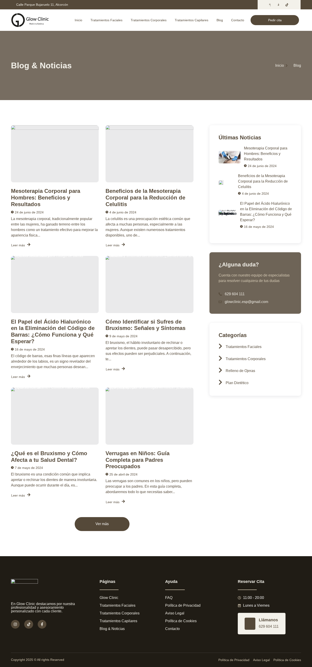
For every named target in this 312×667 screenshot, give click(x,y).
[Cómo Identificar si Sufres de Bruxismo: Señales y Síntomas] (149, 284)
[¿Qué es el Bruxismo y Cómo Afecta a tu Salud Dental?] (55, 416)
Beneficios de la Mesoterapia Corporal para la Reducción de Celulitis (145, 197)
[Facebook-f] (42, 624)
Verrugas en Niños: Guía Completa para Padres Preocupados (137, 460)
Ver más (102, 524)
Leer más (18, 245)
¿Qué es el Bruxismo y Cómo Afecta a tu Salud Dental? (49, 456)
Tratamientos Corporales (149, 20)
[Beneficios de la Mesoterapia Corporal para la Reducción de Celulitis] (149, 153)
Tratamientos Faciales (106, 20)
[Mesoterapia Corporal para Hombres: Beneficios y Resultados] (55, 153)
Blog (220, 20)
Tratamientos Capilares (191, 20)
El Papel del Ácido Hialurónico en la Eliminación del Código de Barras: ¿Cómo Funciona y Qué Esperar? (53, 331)
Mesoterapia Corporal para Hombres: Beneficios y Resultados (45, 197)
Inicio (78, 20)
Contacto (237, 20)
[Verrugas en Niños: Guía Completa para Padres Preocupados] (149, 416)
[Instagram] (15, 624)
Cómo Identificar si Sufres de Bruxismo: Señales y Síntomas (145, 325)
